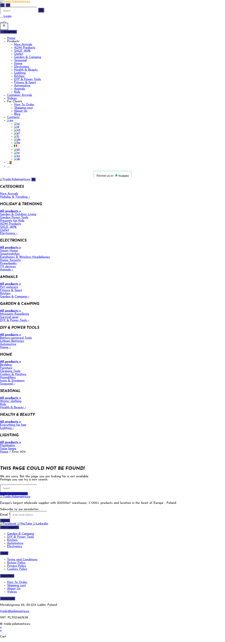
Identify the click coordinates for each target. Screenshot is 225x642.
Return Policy (16, 562)
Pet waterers (9, 287)
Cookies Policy (17, 569)
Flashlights (7, 445)
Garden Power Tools (14, 217)
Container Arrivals (19, 95)
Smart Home (9, 250)
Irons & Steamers (12, 380)
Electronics (21, 66)
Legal (4, 553)
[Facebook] (8, 523)
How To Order (24, 104)
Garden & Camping (27, 57)
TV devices (8, 266)
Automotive (22, 85)
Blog (17, 114)
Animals (19, 89)
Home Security (10, 260)
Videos (12, 98)
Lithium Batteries (12, 341)
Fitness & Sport (25, 82)
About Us (20, 111)
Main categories (9, 527)
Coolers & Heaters (13, 374)
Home (11, 38)
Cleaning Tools (10, 371)
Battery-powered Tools (16, 338)
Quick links (7, 575)
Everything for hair (13, 425)
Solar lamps (8, 448)
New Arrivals (23, 44)
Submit (5, 520)
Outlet (18, 54)
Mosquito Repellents (14, 314)
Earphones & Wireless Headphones (25, 257)
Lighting (20, 73)
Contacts (13, 117)
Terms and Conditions (22, 559)
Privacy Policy (16, 566)
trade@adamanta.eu (14, 611)
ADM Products (24, 47)
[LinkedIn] (40, 523)
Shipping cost (23, 108)
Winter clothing (10, 401)
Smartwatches (10, 254)
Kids (17, 92)
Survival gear (9, 317)
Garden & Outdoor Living (18, 214)
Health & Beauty (26, 70)
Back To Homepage (14, 493)
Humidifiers (8, 377)
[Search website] (8, 166)
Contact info (7, 598)
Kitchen (19, 76)
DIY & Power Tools (27, 79)
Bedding (6, 365)
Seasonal (20, 60)
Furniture (6, 368)
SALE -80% (22, 51)
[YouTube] (25, 523)
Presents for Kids (12, 220)
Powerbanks (8, 263)
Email (5, 514)
